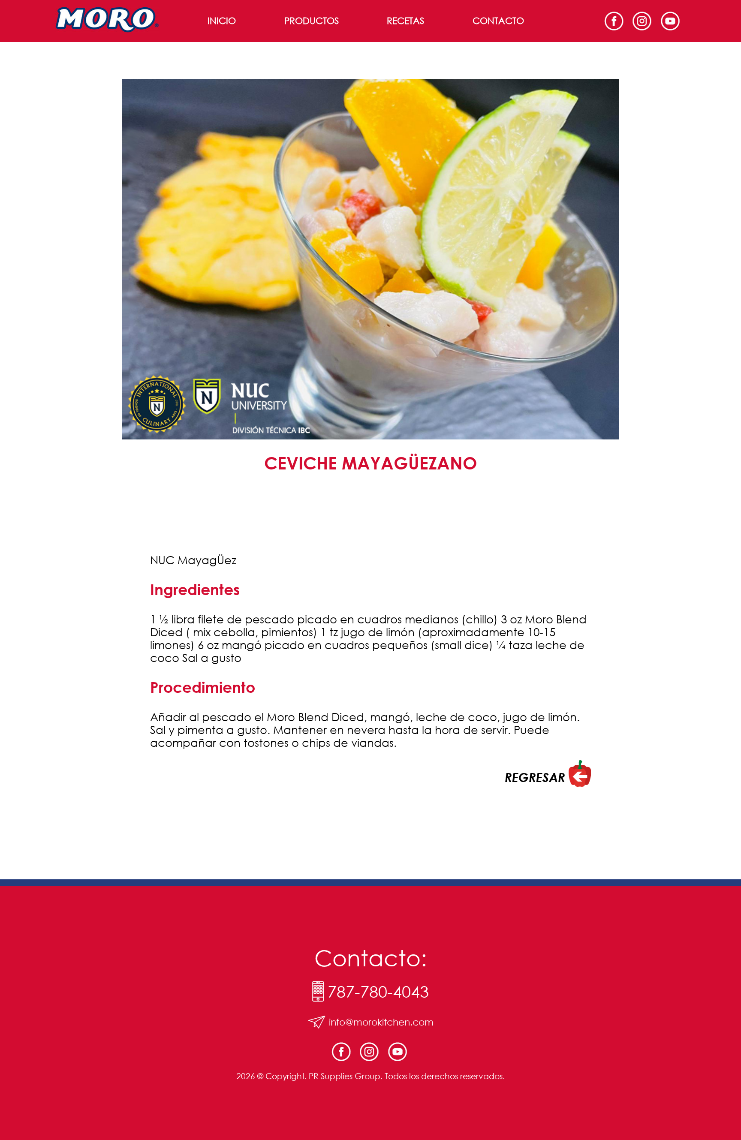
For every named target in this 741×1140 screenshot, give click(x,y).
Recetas (405, 20)
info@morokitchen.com (381, 1022)
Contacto (498, 20)
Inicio (222, 20)
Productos (311, 20)
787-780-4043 (378, 991)
